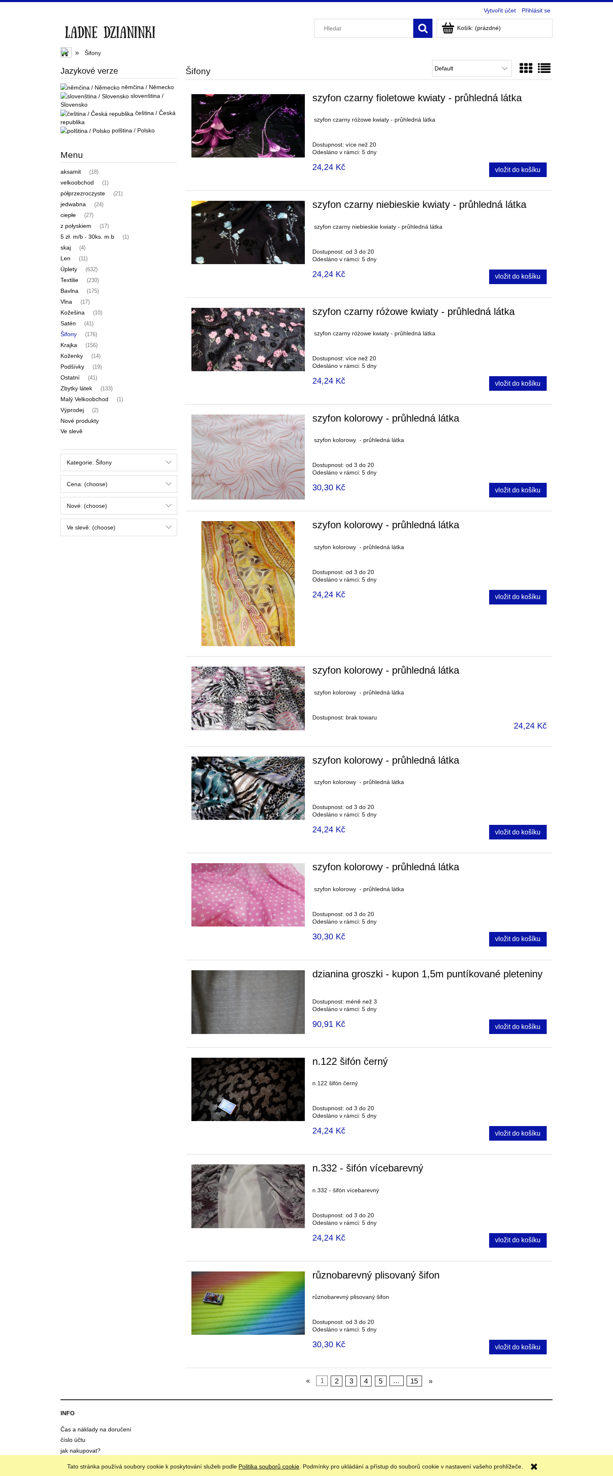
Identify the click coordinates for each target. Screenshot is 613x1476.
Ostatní (70, 377)
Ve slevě (71, 431)
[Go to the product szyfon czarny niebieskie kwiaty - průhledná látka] (248, 232)
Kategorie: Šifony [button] (89, 462)
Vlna (66, 301)
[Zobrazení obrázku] (526, 68)
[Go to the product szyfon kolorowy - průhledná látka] (248, 457)
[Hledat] (422, 28)
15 (414, 1381)
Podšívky (72, 366)
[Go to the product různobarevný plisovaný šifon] (248, 1303)
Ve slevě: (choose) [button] (91, 527)
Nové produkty (79, 420)
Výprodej (72, 410)
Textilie (69, 280)
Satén (68, 323)
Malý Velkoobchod (84, 399)
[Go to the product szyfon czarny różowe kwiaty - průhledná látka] (248, 339)
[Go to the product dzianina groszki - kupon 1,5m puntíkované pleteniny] (248, 1002)
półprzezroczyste (82, 193)
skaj (65, 247)
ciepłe (68, 215)
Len (65, 258)
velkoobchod (77, 182)
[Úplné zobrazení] (544, 68)
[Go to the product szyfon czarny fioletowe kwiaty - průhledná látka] (248, 125)
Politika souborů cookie (269, 1466)
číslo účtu (72, 1439)
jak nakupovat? (80, 1450)
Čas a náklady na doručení (95, 1429)
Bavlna (69, 290)
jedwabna (73, 204)
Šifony (68, 334)
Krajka (68, 345)
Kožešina (72, 312)
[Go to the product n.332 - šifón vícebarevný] (248, 1196)
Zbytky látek (76, 388)
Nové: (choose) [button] (87, 505)
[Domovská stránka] (109, 29)
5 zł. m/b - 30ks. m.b (87, 236)
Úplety (68, 269)
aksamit (70, 171)
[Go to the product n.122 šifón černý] (248, 1089)
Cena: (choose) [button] (87, 484)
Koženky (71, 355)
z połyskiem (75, 225)
